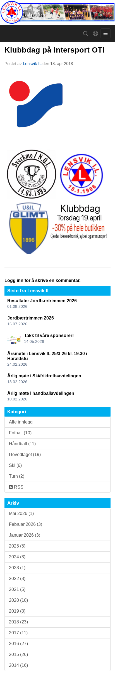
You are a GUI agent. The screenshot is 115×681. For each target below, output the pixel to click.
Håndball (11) (22, 443)
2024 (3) (17, 556)
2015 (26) (18, 654)
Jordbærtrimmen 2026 (30, 318)
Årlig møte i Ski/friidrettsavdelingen (44, 375)
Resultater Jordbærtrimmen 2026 (42, 300)
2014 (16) (18, 665)
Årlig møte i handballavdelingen (40, 393)
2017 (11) (18, 632)
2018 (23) (18, 622)
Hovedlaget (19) (25, 454)
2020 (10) (18, 600)
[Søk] (85, 33)
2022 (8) (17, 578)
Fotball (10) (20, 432)
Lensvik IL (32, 63)
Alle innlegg (21, 422)
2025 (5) (17, 546)
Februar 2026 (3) (25, 524)
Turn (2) (16, 476)
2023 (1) (17, 567)
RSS (18, 487)
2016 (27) (18, 643)
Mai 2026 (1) (21, 513)
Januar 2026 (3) (24, 535)
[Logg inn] (95, 33)
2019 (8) (17, 611)
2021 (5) (17, 589)
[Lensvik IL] (57, 12)
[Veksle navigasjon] (105, 33)
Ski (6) (15, 465)
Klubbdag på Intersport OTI (54, 50)
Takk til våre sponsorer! (49, 335)
